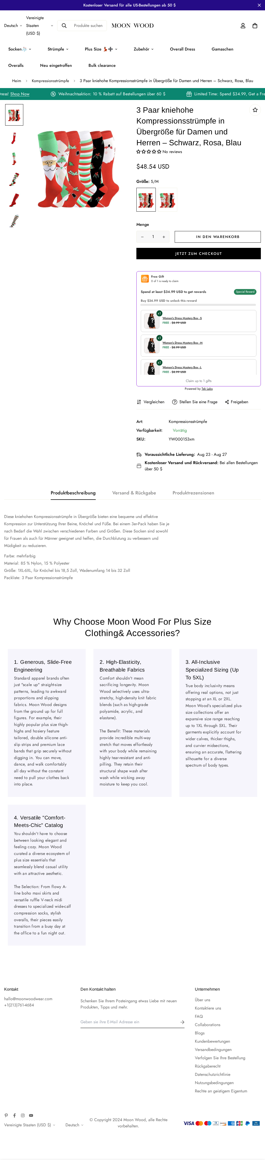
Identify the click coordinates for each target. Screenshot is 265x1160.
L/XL (167, 200)
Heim (16, 81)
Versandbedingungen (213, 1050)
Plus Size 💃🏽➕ (99, 49)
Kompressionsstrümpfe (50, 81)
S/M (146, 200)
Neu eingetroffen (56, 65)
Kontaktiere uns (208, 1008)
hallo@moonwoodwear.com (28, 999)
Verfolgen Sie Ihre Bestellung (220, 1058)
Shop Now (25, 94)
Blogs (199, 1033)
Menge (142, 224)
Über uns (202, 1000)
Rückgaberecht (207, 1066)
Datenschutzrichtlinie (212, 1074)
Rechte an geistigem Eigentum (221, 1091)
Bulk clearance (102, 65)
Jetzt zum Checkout (198, 253)
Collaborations (207, 1025)
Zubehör (141, 49)
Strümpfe (56, 49)
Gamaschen (222, 49)
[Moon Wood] (132, 25)
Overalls (16, 65)
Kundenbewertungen (212, 1041)
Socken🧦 (17, 49)
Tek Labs (207, 388)
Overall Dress (182, 49)
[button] (149, 152)
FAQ (199, 1016)
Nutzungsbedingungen (214, 1083)
